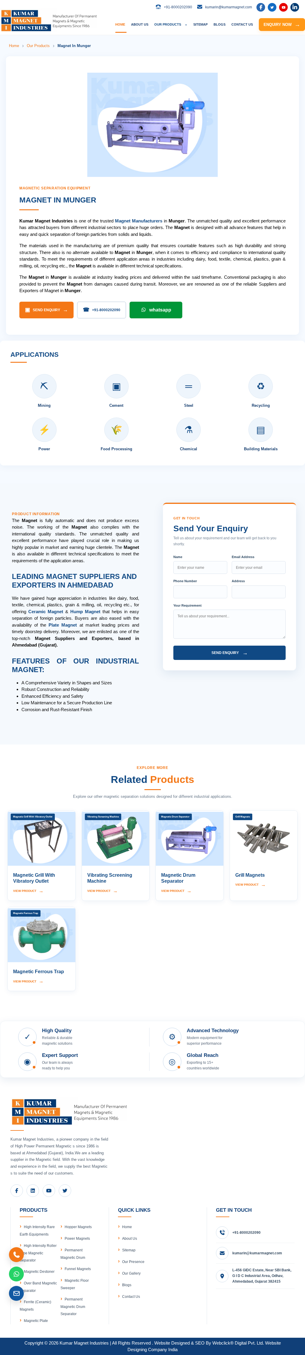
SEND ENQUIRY (46, 310)
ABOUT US (139, 24)
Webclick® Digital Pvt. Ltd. (238, 1342)
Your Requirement (187, 605)
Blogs (126, 1285)
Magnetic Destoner (39, 1272)
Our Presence (133, 1262)
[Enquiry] (16, 1293)
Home (14, 45)
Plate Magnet (63, 624)
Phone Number (185, 581)
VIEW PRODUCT (28, 890)
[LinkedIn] (272, 7)
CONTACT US (242, 24)
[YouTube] (283, 7)
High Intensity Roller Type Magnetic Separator (38, 1253)
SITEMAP (200, 24)
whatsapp (160, 309)
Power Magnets (77, 1238)
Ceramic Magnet (45, 611)
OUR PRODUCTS (170, 24)
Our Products (38, 45)
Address (238, 581)
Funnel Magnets (78, 1269)
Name (177, 557)
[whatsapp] (16, 1274)
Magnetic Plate (36, 1321)
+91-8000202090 (101, 310)
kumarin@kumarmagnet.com (257, 1253)
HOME (120, 24)
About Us (129, 1238)
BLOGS (219, 24)
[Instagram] (294, 7)
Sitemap (129, 1250)
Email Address (243, 557)
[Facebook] (260, 7)
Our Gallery (131, 1273)
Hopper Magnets (78, 1227)
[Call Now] (16, 1254)
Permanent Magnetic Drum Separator (72, 1306)
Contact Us (131, 1297)
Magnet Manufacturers (138, 220)
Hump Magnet (85, 611)
